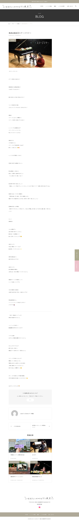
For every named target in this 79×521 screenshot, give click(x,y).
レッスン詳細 (49, 6)
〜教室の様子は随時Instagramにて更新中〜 (39, 1)
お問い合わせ (70, 6)
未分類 (12, 40)
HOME (41, 6)
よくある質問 (61, 6)
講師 (55, 6)
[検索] (76, 6)
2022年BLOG (12, 462)
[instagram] (39, 507)
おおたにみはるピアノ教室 (27, 413)
